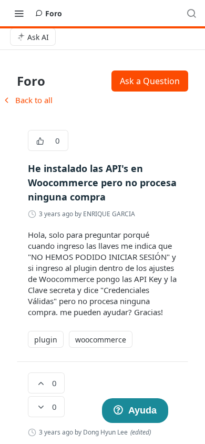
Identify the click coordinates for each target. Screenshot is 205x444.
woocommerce (100, 340)
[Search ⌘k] (191, 13)
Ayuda (142, 410)
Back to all (27, 100)
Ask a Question (150, 81)
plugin (45, 340)
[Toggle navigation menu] (19, 13)
